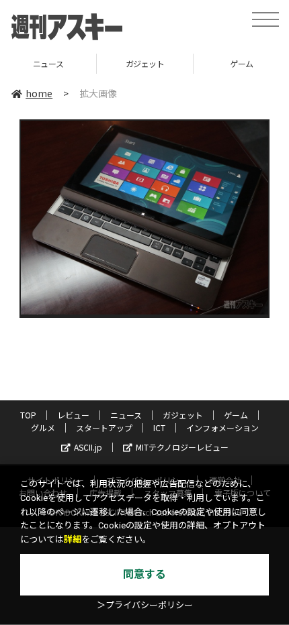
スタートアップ (104, 427)
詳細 (72, 539)
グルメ (43, 427)
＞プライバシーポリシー (145, 605)
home (39, 93)
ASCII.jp (88, 447)
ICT (159, 427)
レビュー (73, 414)
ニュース (126, 414)
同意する (144, 574)
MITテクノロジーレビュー (182, 447)
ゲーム (180, 63)
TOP (28, 414)
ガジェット (84, 63)
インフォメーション (222, 427)
